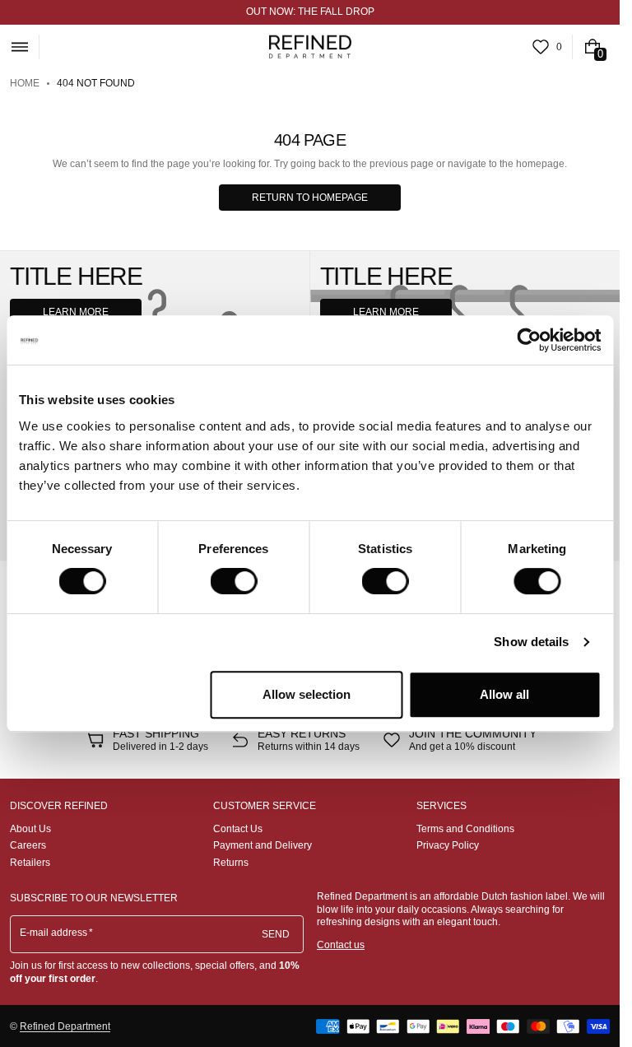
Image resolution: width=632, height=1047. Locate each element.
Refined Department (65, 1026)
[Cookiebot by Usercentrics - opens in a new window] (529, 340)
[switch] (233, 581)
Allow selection (307, 694)
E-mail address (54, 932)
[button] (19, 47)
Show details (531, 642)
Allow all (504, 694)
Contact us (341, 945)
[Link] (310, 12)
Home (25, 83)
